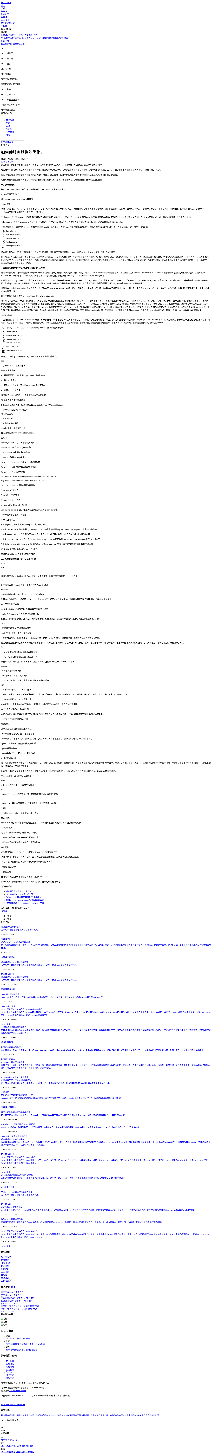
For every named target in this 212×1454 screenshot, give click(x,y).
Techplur (26, 1338)
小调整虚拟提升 (13, 1027)
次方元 (148, 1415)
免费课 (4, 17)
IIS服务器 (5, 1092)
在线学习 (5, 41)
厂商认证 (38, 38)
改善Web (11, 1207)
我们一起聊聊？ (16, 1112)
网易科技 (21, 1415)
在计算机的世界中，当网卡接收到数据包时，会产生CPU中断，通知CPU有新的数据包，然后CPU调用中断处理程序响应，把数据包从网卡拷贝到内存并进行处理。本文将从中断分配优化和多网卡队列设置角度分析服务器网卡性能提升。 (103, 1050)
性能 (9, 957)
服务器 (4, 911)
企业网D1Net (134, 1415)
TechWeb (51, 1415)
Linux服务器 (6, 1136)
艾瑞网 (58, 1415)
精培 (18, 1350)
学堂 (3, 8)
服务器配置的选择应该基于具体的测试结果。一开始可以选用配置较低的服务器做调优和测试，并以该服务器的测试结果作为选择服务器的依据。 (64, 1115)
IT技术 (45, 38)
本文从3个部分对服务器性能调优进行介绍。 (20, 930)
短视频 (22, 35)
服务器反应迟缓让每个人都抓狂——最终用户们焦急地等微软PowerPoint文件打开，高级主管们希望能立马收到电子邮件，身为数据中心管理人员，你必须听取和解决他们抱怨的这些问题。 (82, 1222)
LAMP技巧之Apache (21, 1009)
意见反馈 (10, 1370)
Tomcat (4, 1077)
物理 (3, 1059)
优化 (9, 939)
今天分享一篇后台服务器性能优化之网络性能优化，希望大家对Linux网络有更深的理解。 (39, 965)
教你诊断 (12, 1219)
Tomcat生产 (12, 1062)
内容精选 (10, 120)
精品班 (4, 11)
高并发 (14, 1107)
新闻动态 (10, 1364)
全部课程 (5, 38)
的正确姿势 (13, 1139)
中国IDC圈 (123, 1415)
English (9, 1372)
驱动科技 (36, 1415)
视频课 (4, 35)
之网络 (14, 962)
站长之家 (65, 1415)
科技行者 (44, 1415)
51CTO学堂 (11, 1350)
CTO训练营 (33, 1350)
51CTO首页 (6, 3)
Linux (17, 974)
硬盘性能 (15, 1136)
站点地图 (10, 1367)
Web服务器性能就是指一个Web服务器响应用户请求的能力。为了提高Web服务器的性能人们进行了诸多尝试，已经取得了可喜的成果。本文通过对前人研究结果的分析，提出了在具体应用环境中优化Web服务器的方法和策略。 (98, 1210)
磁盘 (13, 957)
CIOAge (15, 1338)
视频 (8, 123)
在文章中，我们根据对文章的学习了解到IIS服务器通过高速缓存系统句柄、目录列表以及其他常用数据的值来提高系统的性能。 (56, 1083)
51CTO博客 (11, 1344)
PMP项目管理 (54, 38)
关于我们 (10, 1361)
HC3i (21, 1338)
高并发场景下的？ (17, 1095)
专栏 (19, 44)
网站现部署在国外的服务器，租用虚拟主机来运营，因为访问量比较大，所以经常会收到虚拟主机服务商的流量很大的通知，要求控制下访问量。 (64, 1178)
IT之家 (92, 1415)
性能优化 (11, 974)
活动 (8, 135)
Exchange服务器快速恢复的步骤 (19, 894)
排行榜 (16, 35)
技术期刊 (10, 132)
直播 (23, 44)
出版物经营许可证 (17, 1405)
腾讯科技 (13, 1415)
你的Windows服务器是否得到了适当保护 (23, 897)
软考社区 (5, 14)
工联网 (97, 1415)
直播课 (27, 35)
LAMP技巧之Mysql (18, 1157)
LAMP (4, 1024)
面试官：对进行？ (17, 1192)
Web (3, 1187)
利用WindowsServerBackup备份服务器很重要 (25, 900)
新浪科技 (5, 1415)
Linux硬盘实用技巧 (18, 1124)
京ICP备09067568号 (17, 1391)
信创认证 (23, 38)
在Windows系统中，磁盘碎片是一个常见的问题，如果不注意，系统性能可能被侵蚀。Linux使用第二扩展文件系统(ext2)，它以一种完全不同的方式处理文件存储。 (71, 1127)
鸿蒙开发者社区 (8, 23)
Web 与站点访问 (17, 1175)
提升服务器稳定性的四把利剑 (18, 891)
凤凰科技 (28, 1415)
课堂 (15, 44)
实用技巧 (23, 1136)
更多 (13, 1287)
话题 (8, 126)
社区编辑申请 (7, 142)
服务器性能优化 (21, 1077)
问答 (11, 44)
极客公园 (104, 1415)
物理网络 (12, 1047)
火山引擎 (155, 1415)
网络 (9, 989)
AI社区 (9, 129)
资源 (7, 44)
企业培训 (5, 20)
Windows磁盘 (15, 942)
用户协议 (10, 1375)
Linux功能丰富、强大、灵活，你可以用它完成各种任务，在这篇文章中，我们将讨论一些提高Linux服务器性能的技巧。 (53, 997)
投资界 (143, 1415)
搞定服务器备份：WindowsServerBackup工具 (25, 903)
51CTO (9, 1338)
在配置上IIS (16, 1080)
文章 (3, 44)
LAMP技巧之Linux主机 (20, 1231)
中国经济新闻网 (82, 1415)
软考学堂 (34, 35)
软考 (17, 38)
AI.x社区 (41, 1344)
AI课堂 (4, 26)
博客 (3, 6)
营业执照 (5, 1405)
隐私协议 (10, 1378)
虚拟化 (4, 1042)
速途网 (72, 1415)
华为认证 (30, 38)
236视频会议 (113, 1415)
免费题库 (64, 38)
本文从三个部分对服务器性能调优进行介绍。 (20, 1195)
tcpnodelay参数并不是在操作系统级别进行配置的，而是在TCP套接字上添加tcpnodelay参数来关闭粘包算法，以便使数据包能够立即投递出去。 (62, 1098)
